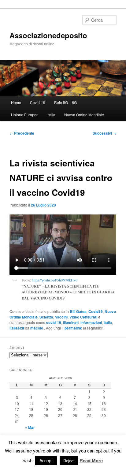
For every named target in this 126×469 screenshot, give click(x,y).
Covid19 (95, 311)
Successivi (105, 133)
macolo (37, 328)
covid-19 (53, 322)
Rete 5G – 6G (65, 102)
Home (16, 102)
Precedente (21, 133)
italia (108, 322)
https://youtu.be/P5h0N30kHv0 (54, 279)
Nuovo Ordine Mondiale (84, 114)
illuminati (71, 322)
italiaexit (16, 328)
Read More (91, 460)
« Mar (30, 427)
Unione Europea (25, 114)
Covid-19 (37, 102)
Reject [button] (69, 460)
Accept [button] (46, 460)
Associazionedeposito (48, 35)
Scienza (46, 317)
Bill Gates (78, 311)
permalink (73, 328)
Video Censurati (83, 317)
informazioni (91, 322)
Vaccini (61, 317)
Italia (51, 114)
